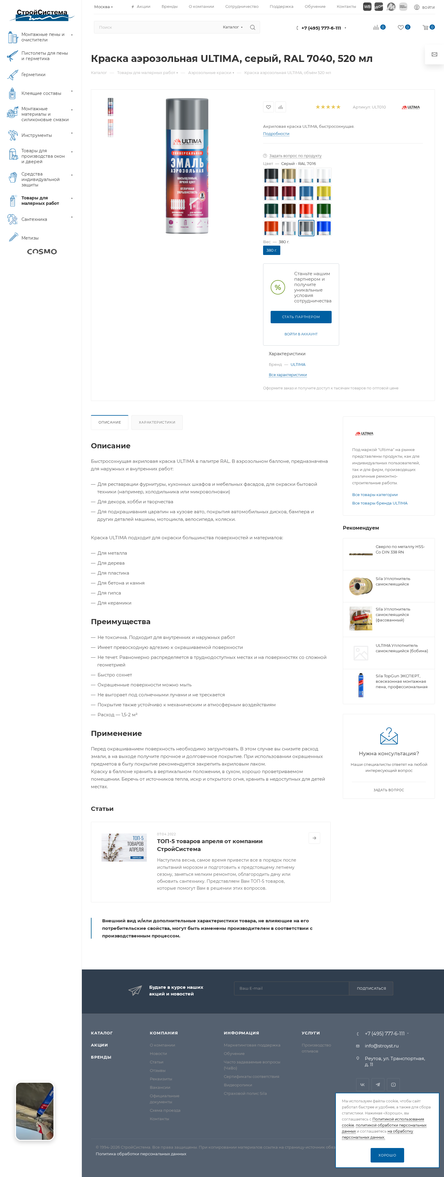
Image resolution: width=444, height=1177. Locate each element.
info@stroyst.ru (382, 1046)
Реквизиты (161, 1078)
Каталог (102, 1032)
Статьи (156, 1061)
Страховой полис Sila (245, 1093)
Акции (99, 1045)
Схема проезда (165, 1110)
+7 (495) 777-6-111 (321, 28)
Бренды (101, 1057)
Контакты (159, 1118)
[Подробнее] (314, 838)
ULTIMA (298, 364)
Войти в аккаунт (301, 334)
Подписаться (371, 988)
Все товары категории (375, 494)
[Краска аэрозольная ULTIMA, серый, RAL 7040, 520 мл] (187, 166)
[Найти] (252, 27)
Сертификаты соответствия (251, 1076)
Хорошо (387, 1155)
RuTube (393, 1084)
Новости (158, 1053)
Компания (164, 1032)
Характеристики (157, 422)
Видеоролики (238, 1084)
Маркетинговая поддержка (252, 1045)
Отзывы (158, 1070)
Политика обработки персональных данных (141, 1153)
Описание (109, 422)
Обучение (234, 1053)
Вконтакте (362, 1084)
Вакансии (160, 1087)
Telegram (378, 1084)
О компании (162, 1045)
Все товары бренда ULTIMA (379, 503)
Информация (241, 1032)
